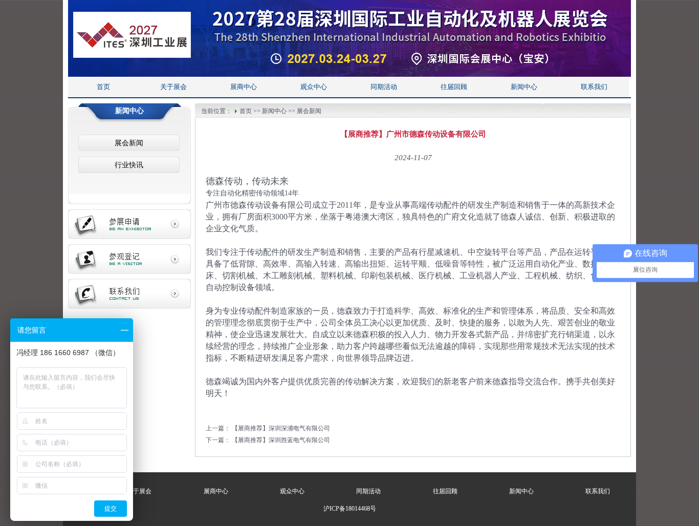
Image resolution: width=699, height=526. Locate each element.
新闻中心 (524, 87)
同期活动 (383, 87)
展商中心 (243, 87)
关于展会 (173, 87)
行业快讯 (129, 165)
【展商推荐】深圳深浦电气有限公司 (281, 428)
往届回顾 (454, 87)
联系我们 (594, 87)
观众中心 (313, 87)
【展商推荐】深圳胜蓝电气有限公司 (281, 440)
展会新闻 (129, 143)
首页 (103, 87)
